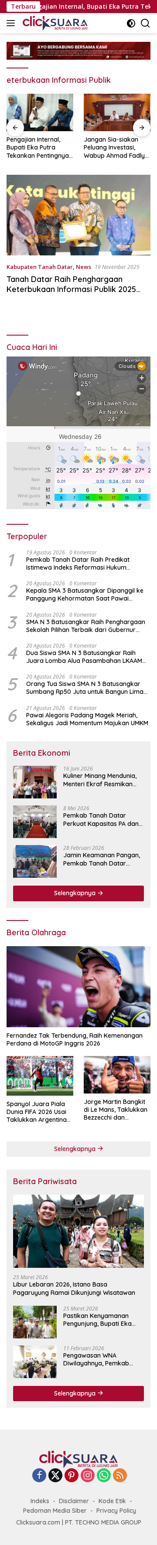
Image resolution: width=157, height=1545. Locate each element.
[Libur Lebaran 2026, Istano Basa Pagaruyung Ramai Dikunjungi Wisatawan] (78, 1231)
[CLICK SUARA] (54, 23)
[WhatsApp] (104, 1476)
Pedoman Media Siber (55, 1510)
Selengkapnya (75, 893)
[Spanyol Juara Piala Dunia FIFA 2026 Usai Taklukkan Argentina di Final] (40, 1076)
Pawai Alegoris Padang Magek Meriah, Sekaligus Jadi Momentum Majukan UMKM (87, 719)
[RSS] (120, 1476)
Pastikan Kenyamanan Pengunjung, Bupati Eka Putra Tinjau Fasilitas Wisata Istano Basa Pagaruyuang (97, 1320)
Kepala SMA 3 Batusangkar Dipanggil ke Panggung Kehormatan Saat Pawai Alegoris (84, 594)
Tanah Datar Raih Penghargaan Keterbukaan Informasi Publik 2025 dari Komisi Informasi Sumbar (71, 289)
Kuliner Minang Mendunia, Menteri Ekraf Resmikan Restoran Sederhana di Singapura (100, 780)
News (83, 267)
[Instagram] (88, 1476)
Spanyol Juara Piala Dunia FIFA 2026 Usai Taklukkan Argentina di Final (37, 1112)
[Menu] (12, 23)
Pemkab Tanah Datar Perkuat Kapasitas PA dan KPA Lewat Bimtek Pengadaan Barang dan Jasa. (101, 819)
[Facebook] (39, 1476)
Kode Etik (112, 1501)
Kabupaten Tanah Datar (40, 267)
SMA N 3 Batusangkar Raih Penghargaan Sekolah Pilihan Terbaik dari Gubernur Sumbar (85, 626)
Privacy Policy (116, 1510)
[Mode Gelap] (131, 23)
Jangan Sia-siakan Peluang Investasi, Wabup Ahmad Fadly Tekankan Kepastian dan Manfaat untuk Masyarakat (62, 148)
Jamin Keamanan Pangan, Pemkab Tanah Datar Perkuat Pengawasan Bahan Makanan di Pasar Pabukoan (101, 859)
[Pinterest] (71, 1476)
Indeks (40, 1501)
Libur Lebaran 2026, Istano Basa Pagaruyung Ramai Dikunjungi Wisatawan (74, 1288)
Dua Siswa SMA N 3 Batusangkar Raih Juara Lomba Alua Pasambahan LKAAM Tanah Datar (84, 657)
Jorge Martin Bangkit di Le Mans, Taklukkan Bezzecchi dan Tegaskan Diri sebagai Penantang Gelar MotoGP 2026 (116, 1110)
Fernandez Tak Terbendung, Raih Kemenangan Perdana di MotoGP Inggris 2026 (75, 1039)
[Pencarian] (145, 23)
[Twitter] (55, 1476)
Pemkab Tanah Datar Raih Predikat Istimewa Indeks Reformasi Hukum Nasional (78, 563)
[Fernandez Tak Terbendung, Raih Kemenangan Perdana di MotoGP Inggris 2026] (78, 986)
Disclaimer (74, 1501)
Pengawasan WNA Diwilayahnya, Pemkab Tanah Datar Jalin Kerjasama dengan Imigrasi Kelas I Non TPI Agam (97, 1359)
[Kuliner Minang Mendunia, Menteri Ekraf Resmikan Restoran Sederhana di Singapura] (35, 782)
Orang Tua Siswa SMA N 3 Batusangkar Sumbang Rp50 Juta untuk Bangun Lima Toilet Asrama (84, 688)
